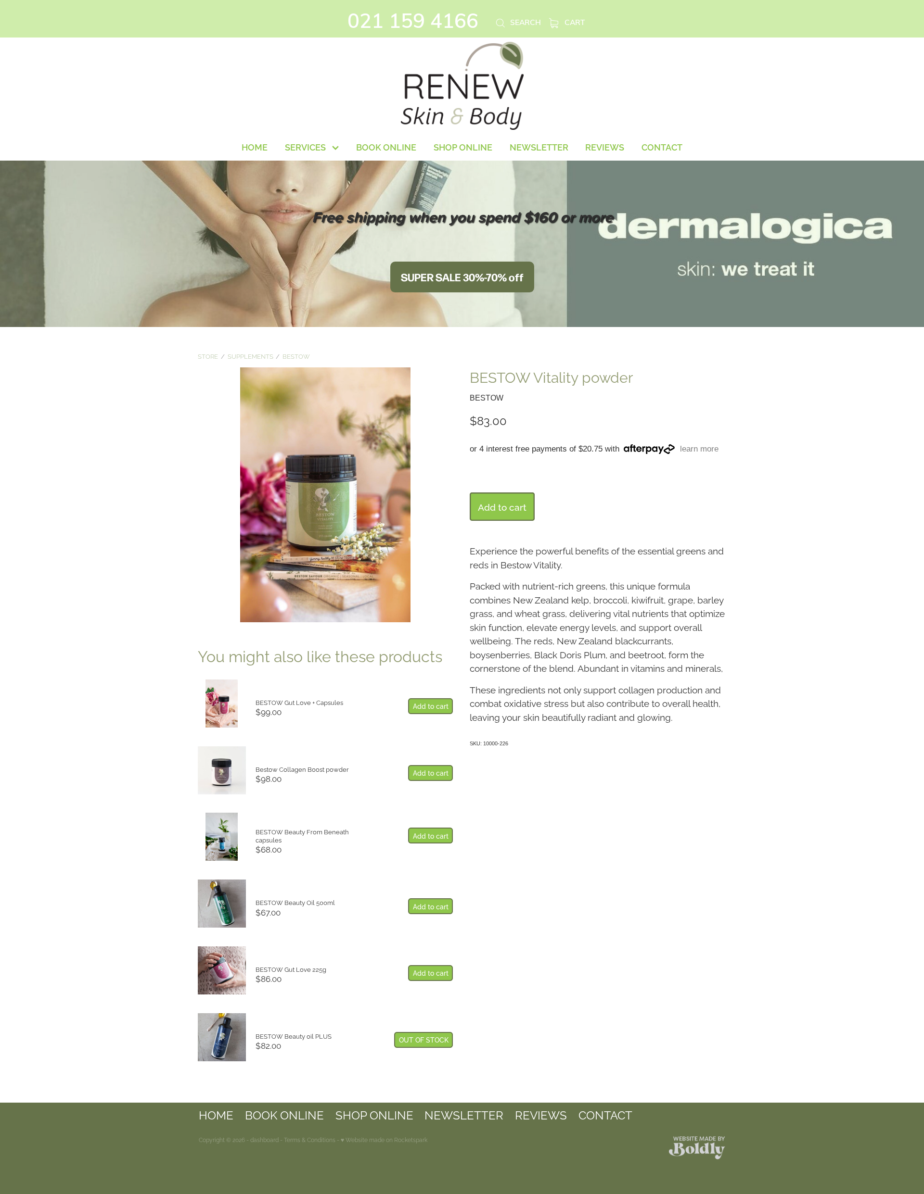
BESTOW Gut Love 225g (291, 969)
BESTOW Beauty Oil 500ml (295, 902)
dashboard (264, 1139)
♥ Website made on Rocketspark (384, 1139)
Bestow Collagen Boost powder (302, 769)
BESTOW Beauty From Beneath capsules (302, 835)
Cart (574, 22)
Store (208, 356)
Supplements (250, 356)
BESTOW (296, 356)
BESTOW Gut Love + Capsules (299, 702)
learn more (699, 449)
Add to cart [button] (502, 506)
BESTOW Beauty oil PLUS (294, 1035)
